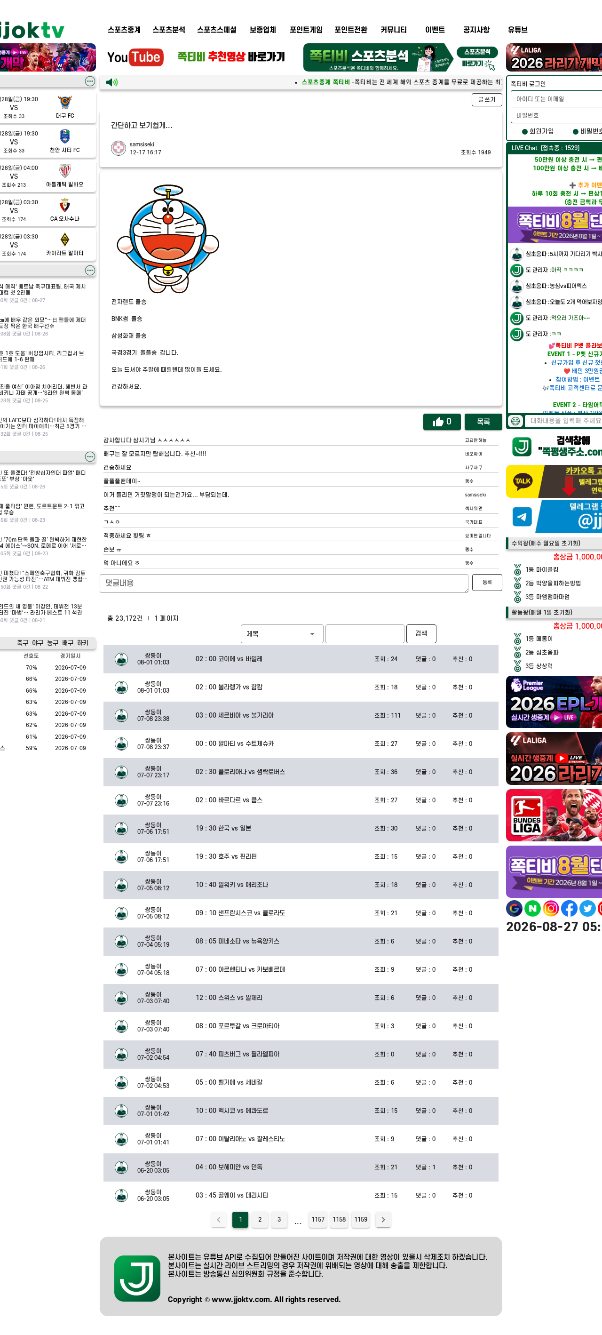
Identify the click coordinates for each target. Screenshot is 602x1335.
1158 (339, 1219)
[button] (282, 633)
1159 (360, 1219)
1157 (318, 1219)
